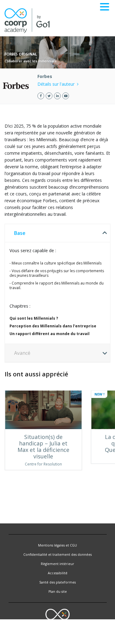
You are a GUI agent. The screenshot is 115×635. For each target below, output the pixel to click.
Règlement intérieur (57, 564)
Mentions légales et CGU (57, 545)
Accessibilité (57, 573)
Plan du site (57, 591)
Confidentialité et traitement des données (57, 554)
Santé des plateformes (57, 582)
